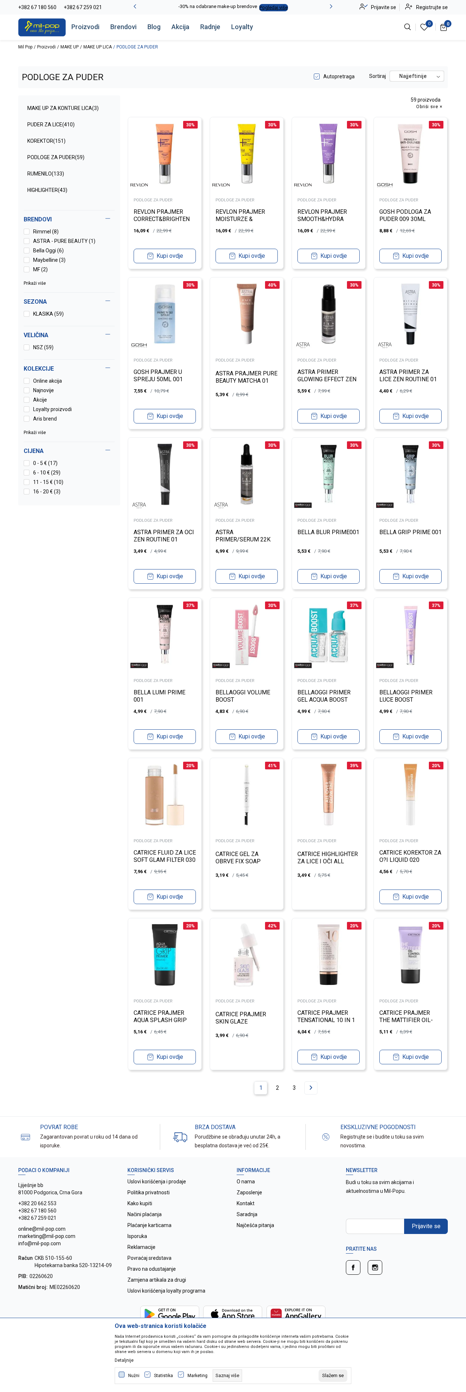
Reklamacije (141, 1247)
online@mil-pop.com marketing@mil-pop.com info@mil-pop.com (46, 1236)
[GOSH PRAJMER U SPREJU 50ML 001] (164, 314)
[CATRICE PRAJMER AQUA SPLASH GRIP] (164, 954)
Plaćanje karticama (149, 1225)
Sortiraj (377, 76)
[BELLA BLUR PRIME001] (328, 474)
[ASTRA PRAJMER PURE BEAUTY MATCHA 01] (246, 314)
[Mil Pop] (42, 27)
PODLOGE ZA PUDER (55, 157)
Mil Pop (25, 47)
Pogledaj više (274, 7)
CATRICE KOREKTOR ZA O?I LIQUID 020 (410, 856)
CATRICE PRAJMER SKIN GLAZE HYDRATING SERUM (241, 1021)
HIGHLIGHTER (47, 190)
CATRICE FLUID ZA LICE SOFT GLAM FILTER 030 (165, 856)
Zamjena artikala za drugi (156, 1280)
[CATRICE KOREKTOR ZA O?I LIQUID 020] (410, 794)
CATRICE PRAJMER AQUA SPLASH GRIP (160, 1016)
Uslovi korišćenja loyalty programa (166, 1291)
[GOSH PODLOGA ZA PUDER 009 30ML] (410, 153)
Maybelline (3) (49, 260)
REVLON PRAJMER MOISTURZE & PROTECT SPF (240, 219)
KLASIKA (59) (48, 314)
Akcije (40, 400)
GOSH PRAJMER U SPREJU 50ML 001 (158, 375)
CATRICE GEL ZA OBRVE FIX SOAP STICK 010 (238, 861)
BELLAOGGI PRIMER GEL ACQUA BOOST (324, 696)
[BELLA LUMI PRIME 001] (164, 634)
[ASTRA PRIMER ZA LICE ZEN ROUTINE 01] (410, 314)
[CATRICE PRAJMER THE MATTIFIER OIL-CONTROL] (410, 954)
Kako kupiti (139, 1203)
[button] (69, 451)
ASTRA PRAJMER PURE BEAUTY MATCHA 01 (246, 377)
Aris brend (45, 419)
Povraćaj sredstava (149, 1258)
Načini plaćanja (144, 1214)
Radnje (210, 27)
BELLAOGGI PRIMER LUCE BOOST (406, 696)
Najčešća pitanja (255, 1225)
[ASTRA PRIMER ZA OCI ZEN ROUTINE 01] (164, 474)
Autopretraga (339, 76)
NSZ (43, 347)
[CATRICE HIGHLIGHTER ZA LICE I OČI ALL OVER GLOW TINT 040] (328, 794)
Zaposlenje (249, 1192)
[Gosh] (385, 185)
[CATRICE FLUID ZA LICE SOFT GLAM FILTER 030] (164, 794)
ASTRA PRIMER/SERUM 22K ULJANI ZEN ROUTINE (244, 539)
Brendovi (123, 27)
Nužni (133, 1375)
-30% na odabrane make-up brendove (217, 6)
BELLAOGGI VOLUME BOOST (243, 696)
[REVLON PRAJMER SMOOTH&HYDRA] (328, 153)
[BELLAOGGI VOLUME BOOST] (246, 634)
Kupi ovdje (170, 255)
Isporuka (137, 1236)
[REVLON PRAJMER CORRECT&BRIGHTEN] (164, 153)
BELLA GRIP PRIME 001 (410, 532)
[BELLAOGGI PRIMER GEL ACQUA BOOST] (328, 634)
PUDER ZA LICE (51, 124)
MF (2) (40, 269)
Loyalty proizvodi (52, 409)
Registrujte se (432, 7)
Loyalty (242, 27)
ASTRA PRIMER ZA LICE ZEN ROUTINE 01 (408, 375)
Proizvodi (85, 27)
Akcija (180, 27)
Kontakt (245, 1203)
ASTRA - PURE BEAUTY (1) (64, 241)
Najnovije (43, 390)
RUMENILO (45, 174)
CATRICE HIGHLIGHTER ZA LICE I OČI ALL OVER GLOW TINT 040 (327, 861)
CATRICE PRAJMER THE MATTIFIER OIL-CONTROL (406, 1020)
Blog (154, 27)
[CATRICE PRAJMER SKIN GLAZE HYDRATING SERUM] (246, 954)
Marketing (197, 1375)
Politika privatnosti (148, 1192)
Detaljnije (124, 1360)
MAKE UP (69, 47)
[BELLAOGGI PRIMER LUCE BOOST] (410, 634)
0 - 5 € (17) (45, 463)
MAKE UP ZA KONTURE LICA (63, 108)
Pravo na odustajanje (151, 1269)
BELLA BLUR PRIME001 (328, 532)
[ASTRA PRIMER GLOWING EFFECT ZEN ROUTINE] (328, 314)
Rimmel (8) (46, 231)
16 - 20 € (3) (46, 491)
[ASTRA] (303, 345)
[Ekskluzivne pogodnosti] (326, 1136)
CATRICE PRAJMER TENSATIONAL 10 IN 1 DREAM (326, 1020)
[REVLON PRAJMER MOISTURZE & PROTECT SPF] (246, 153)
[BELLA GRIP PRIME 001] (410, 474)
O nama (246, 1181)
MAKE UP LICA (97, 47)
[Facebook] (353, 1267)
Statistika (163, 1375)
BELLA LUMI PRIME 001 (159, 696)
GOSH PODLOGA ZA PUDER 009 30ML (405, 215)
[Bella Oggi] (303, 505)
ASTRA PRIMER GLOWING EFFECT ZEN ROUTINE (326, 379)
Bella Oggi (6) (48, 250)
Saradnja (247, 1214)
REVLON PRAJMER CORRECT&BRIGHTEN (162, 215)
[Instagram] (375, 1267)
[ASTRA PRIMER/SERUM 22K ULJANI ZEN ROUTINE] (246, 474)
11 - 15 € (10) (48, 482)
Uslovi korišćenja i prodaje (156, 1181)
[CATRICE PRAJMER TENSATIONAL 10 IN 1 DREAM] (328, 954)
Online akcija (47, 381)
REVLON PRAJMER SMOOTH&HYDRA (322, 215)
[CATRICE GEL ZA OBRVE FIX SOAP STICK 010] (246, 794)
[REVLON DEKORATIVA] (139, 185)
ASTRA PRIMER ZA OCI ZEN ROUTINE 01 (164, 536)
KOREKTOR (46, 141)
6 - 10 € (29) (46, 473)
